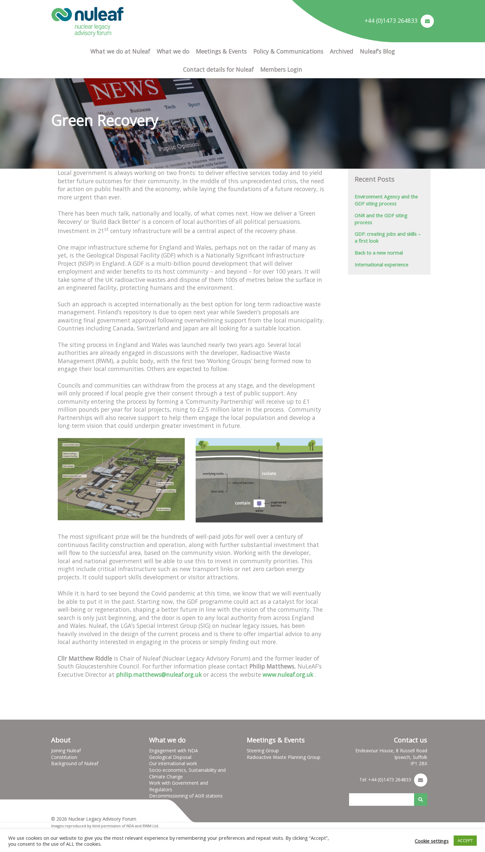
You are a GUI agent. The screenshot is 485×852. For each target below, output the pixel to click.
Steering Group (263, 750)
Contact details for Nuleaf (218, 69)
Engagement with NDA (173, 750)
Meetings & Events (221, 51)
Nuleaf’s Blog (377, 51)
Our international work (173, 763)
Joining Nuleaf (66, 750)
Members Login (281, 69)
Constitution (64, 757)
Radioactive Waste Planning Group (283, 757)
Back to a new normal (379, 252)
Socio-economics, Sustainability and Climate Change (187, 773)
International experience (381, 264)
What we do (173, 51)
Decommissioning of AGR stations (186, 796)
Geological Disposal (170, 757)
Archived (341, 51)
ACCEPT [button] (465, 840)
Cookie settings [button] (432, 841)
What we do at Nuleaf (120, 51)
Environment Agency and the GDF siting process (386, 200)
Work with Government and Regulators (178, 786)
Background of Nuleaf (74, 763)
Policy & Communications (288, 51)
